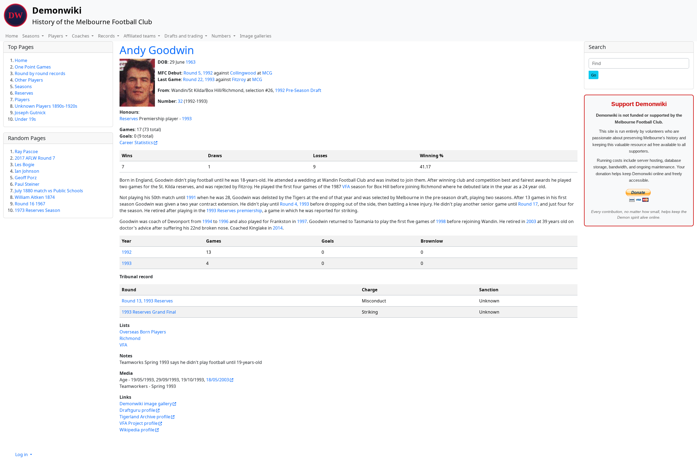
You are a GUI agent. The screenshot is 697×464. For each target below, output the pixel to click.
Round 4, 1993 (294, 204)
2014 (278, 228)
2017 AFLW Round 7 (35, 158)
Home (11, 36)
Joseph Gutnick (30, 113)
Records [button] (107, 36)
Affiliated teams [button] (140, 36)
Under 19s (25, 119)
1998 (441, 221)
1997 (302, 221)
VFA (346, 187)
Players (22, 100)
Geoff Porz (26, 178)
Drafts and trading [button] (184, 36)
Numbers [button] (222, 36)
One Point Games (33, 67)
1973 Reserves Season (37, 210)
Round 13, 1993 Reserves (147, 301)
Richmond (130, 338)
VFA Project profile (139, 423)
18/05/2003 (217, 380)
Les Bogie (24, 165)
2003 (531, 221)
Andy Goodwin (157, 49)
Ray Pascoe (26, 151)
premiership (249, 211)
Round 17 (528, 204)
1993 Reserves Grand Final (149, 312)
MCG (267, 73)
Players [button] (56, 36)
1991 (191, 197)
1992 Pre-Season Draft (298, 90)
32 (180, 101)
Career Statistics (136, 143)
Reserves (129, 119)
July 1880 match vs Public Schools (49, 191)
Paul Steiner (27, 184)
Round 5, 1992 (198, 73)
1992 (127, 252)
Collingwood (243, 73)
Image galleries (255, 36)
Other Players (29, 80)
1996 (223, 221)
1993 (187, 119)
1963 (190, 62)
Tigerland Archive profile (145, 417)
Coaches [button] (81, 36)
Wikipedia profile (137, 430)
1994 (207, 221)
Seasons (23, 86)
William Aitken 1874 (35, 197)
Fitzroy (239, 79)
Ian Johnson (27, 171)
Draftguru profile (137, 410)
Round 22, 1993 (199, 79)
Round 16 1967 (30, 204)
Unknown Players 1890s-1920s (46, 106)
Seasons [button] (31, 36)
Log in (22, 454)
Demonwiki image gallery (146, 404)
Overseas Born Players (143, 332)
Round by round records (40, 73)
